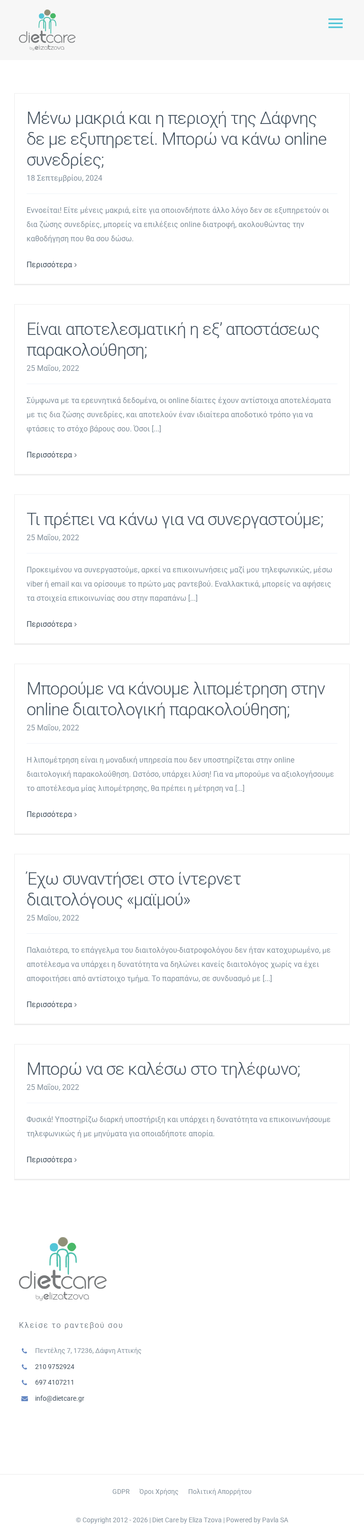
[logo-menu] (47, 13)
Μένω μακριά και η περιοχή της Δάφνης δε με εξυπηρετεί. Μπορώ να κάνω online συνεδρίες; (177, 139)
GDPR (121, 1491)
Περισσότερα (49, 264)
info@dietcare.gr (59, 1398)
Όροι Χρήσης (159, 1491)
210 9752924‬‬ (54, 1366)
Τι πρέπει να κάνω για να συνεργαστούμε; (175, 519)
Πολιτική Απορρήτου (220, 1491)
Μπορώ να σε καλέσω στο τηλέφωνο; (163, 1069)
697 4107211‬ (54, 1382)
